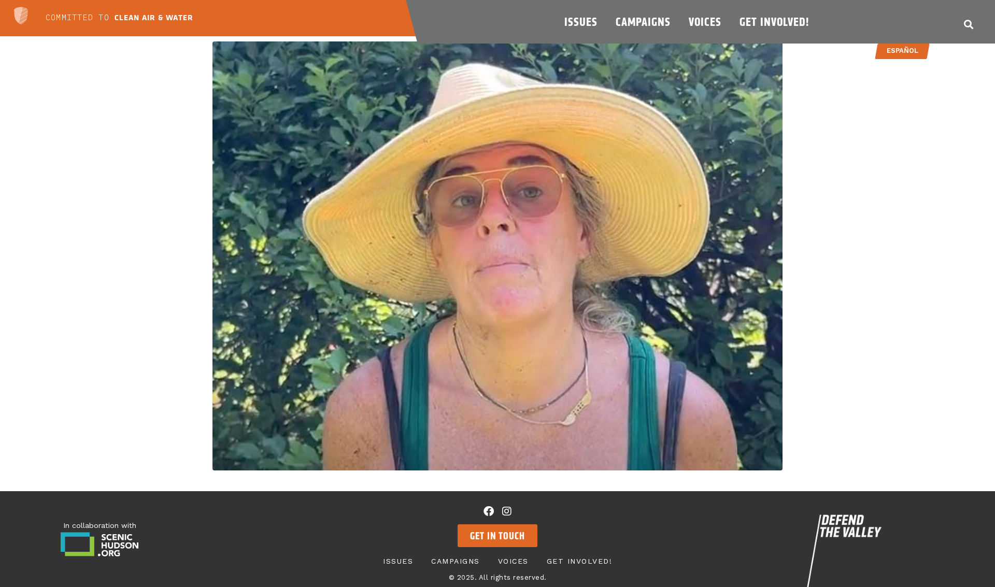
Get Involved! (774, 21)
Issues (581, 21)
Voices (705, 21)
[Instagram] (507, 511)
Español (902, 50)
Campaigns (643, 21)
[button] (968, 24)
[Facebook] (489, 511)
